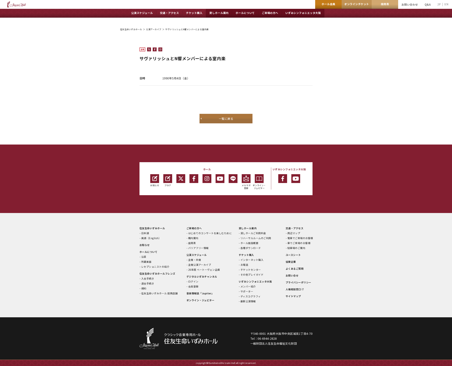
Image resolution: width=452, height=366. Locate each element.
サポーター (246, 291)
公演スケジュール (196, 255)
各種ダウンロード (250, 248)
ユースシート (293, 255)
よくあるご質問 (295, 268)
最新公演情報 (248, 301)
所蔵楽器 (146, 261)
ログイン (193, 281)
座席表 (192, 243)
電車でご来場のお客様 (300, 238)
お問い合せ (292, 275)
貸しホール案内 (248, 228)
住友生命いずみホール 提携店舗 (159, 293)
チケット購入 (246, 255)
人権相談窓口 (293, 289)
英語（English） (151, 238)
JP (439, 4)
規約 (143, 288)
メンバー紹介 (248, 286)
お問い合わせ (410, 4)
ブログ (167, 185)
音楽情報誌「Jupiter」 (200, 293)
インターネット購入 (251, 260)
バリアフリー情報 (198, 248)
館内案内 (193, 238)
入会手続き (147, 278)
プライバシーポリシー (298, 282)
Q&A (428, 4)
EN (446, 4)
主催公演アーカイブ (199, 264)
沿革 (143, 257)
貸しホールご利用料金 (253, 233)
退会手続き (147, 283)
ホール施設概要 (249, 243)
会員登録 (193, 286)
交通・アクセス (294, 228)
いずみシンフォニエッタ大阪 (255, 281)
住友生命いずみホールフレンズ (157, 273)
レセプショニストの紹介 (155, 266)
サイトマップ (293, 296)
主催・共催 (194, 260)
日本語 (145, 233)
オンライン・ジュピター (259, 187)
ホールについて (148, 252)
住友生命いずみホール (131, 29)
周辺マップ (293, 233)
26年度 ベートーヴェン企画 (204, 269)
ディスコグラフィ (250, 296)
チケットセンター (250, 269)
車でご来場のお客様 (298, 243)
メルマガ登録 (246, 187)
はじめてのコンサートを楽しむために (210, 233)
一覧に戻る (226, 118)
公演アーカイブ (153, 29)
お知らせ (154, 185)
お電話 (244, 264)
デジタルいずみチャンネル (201, 276)
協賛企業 (291, 261)
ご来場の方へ (194, 228)
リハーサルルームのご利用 (255, 238)
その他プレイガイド (251, 274)
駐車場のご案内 (296, 248)
